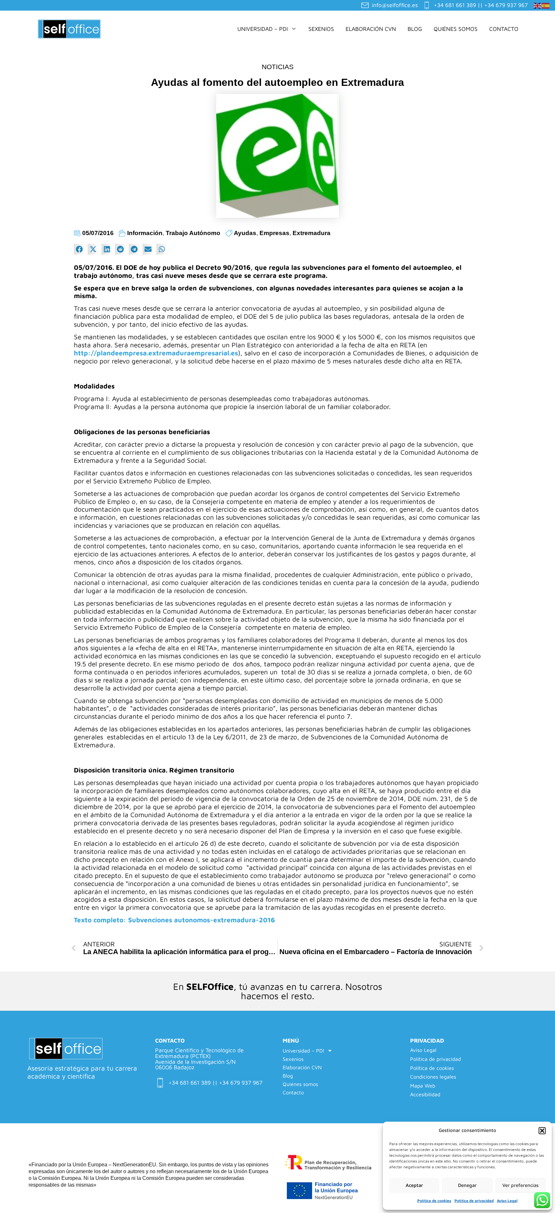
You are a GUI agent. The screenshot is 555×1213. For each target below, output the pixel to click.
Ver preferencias (520, 1185)
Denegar (467, 1185)
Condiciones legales (433, 1077)
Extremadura (311, 233)
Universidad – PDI (262, 28)
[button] (542, 1130)
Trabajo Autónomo (193, 233)
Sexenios (321, 28)
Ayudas (245, 233)
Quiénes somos (456, 28)
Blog (415, 28)
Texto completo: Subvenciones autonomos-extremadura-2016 (174, 920)
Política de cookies (434, 1200)
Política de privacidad (474, 1200)
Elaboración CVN (371, 28)
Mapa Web (422, 1086)
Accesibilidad (425, 1094)
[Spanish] (546, 5)
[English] (537, 5)
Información (145, 233)
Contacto (503, 28)
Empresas (274, 233)
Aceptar (414, 1185)
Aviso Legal (507, 1200)
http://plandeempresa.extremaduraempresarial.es (156, 353)
